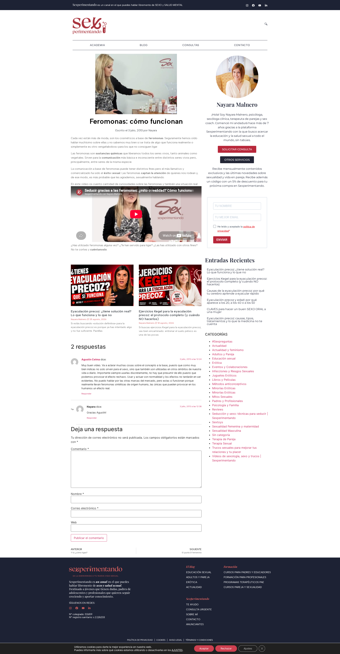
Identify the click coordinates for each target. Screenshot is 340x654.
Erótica (217, 362)
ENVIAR (221, 239)
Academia (97, 45)
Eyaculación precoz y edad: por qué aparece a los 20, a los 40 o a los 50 (232, 301)
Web (74, 522)
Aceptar (204, 648)
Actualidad (219, 345)
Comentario (80, 448)
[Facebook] (253, 5)
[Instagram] (247, 5)
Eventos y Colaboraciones (229, 367)
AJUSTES (177, 650)
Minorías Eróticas (223, 388)
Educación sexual (224, 358)
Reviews (217, 409)
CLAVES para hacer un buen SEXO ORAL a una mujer (236, 310)
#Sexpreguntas (222, 341)
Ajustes (248, 648)
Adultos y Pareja (223, 354)
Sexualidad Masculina (226, 430)
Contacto (242, 45)
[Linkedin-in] (266, 5)
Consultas (190, 45)
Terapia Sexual (222, 443)
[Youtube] (259, 5)
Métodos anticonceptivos (229, 384)
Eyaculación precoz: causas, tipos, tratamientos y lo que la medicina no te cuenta (234, 321)
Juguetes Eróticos (224, 375)
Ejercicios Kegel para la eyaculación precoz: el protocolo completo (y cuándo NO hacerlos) (169, 315)
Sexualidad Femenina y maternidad (235, 426)
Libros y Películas (224, 379)
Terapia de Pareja (224, 439)
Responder (86, 393)
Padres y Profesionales (227, 401)
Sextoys (217, 422)
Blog (144, 45)
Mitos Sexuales (222, 396)
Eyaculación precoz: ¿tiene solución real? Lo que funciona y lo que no (101, 313)
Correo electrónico (84, 508)
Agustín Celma (90, 359)
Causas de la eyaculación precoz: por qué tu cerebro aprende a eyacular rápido (235, 292)
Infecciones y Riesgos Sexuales (233, 371)
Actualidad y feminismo (228, 350)
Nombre (77, 493)
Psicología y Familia (225, 405)
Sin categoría (221, 435)
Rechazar (226, 648)
